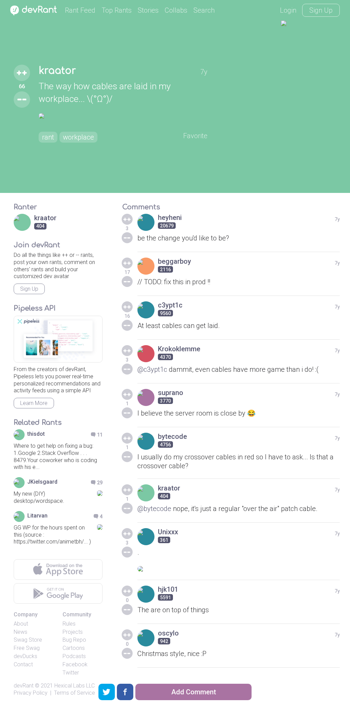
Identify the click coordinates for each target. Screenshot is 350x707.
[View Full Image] (123, 116)
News (20, 632)
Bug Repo (74, 640)
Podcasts (74, 656)
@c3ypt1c (152, 369)
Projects (73, 632)
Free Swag (27, 648)
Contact (23, 664)
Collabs (176, 10)
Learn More (34, 403)
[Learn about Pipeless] (58, 339)
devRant (23, 685)
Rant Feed (80, 10)
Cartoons (74, 648)
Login (288, 10)
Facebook (75, 664)
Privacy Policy (31, 693)
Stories (148, 10)
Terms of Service (74, 693)
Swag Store (28, 640)
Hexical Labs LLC (74, 685)
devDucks (25, 656)
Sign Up (321, 10)
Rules (69, 623)
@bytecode (154, 509)
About (21, 623)
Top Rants (117, 10)
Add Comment (193, 692)
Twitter (71, 672)
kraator (57, 70)
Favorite (195, 136)
